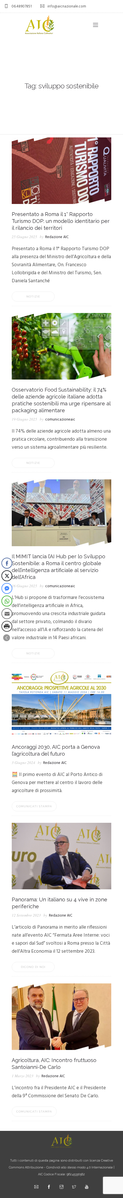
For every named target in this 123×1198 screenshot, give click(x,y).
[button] (6, 637)
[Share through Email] (6, 613)
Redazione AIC (57, 237)
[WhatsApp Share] (6, 601)
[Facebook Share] (6, 563)
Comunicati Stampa (34, 806)
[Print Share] (6, 626)
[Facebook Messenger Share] (6, 588)
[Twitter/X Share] (6, 575)
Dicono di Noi (33, 966)
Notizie (33, 296)
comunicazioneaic (60, 420)
